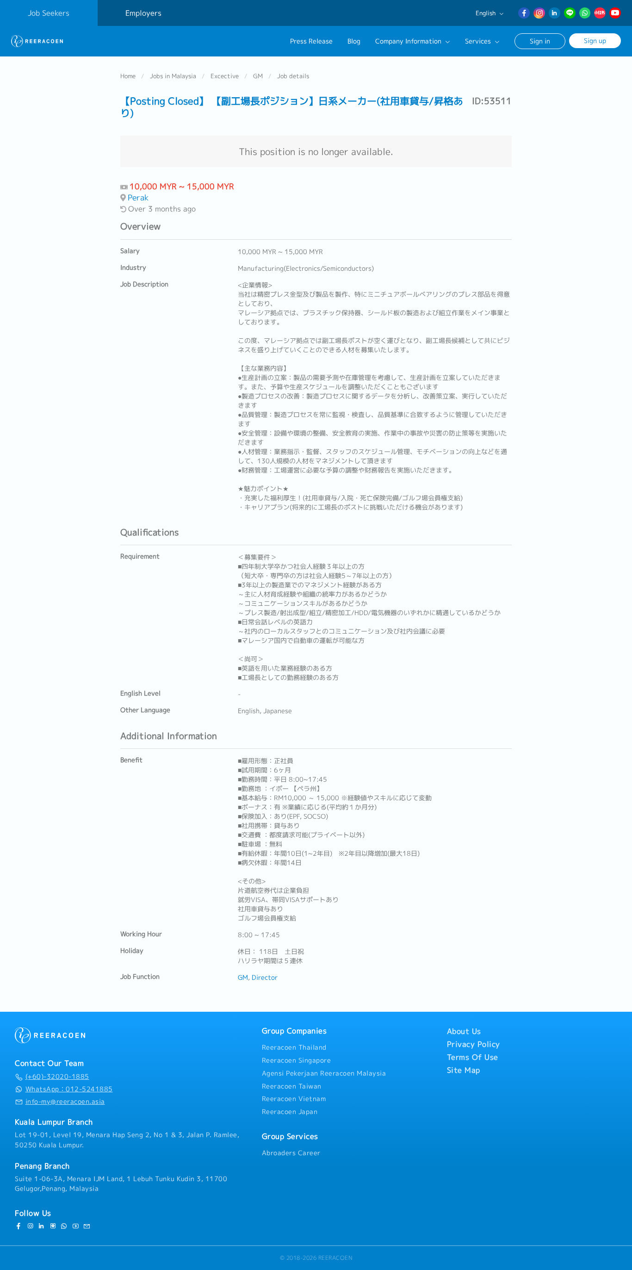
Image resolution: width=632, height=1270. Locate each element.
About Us (464, 1031)
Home (128, 76)
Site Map (463, 1070)
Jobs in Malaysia (173, 76)
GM (258, 76)
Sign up (595, 40)
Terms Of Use (472, 1057)
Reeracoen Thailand (294, 1047)
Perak (138, 197)
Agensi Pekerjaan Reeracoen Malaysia (324, 1073)
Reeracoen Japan (290, 1111)
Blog (353, 41)
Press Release (311, 41)
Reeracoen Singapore (296, 1060)
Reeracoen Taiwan (292, 1086)
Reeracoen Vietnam (294, 1098)
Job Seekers (48, 13)
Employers (143, 13)
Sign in (540, 41)
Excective (225, 76)
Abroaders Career (291, 1153)
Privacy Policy (473, 1044)
